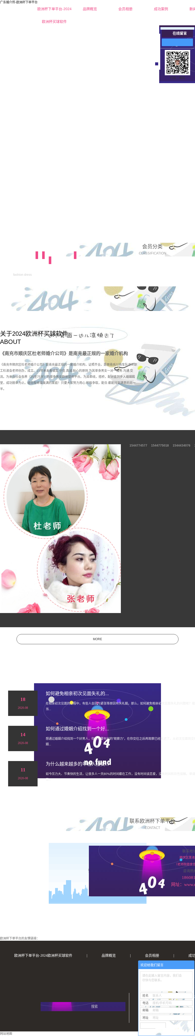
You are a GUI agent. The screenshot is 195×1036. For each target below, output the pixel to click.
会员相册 (125, 9)
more (97, 639)
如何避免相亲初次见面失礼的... (77, 693)
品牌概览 (90, 9)
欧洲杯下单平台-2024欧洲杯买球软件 (54, 11)
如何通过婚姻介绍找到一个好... (77, 728)
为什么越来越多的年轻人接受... (77, 764)
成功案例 (161, 9)
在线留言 (180, 33)
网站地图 (6, 1033)
